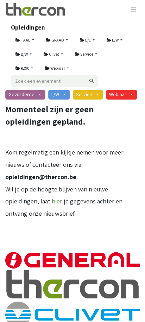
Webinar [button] (58, 68)
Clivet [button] (54, 54)
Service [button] (87, 54)
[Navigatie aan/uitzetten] (133, 9)
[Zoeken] (91, 81)
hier (57, 201)
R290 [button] (25, 68)
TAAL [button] (25, 40)
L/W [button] (115, 40)
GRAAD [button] (58, 40)
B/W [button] (24, 54)
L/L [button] (88, 40)
